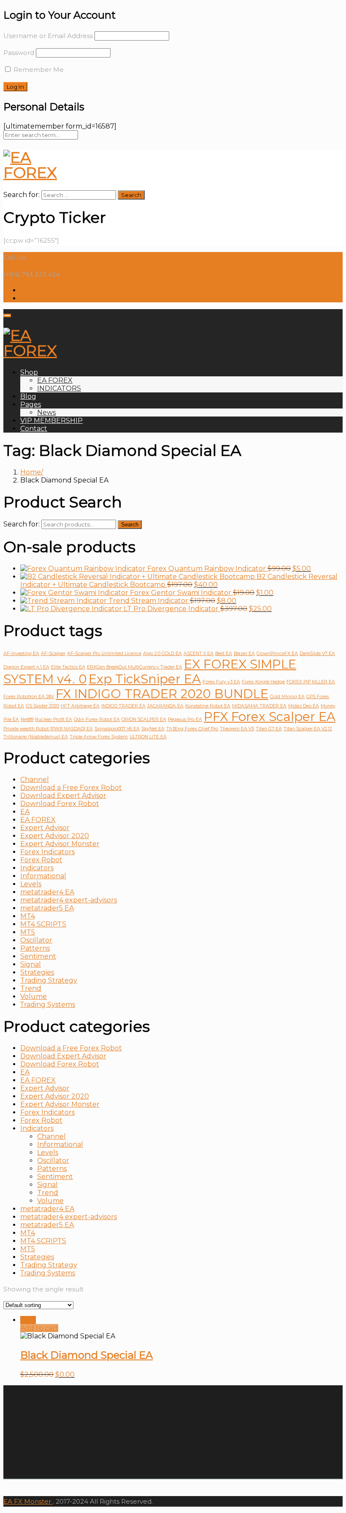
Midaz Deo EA (303, 706)
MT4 (27, 916)
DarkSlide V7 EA (317, 653)
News (46, 412)
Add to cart (39, 1328)
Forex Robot (41, 860)
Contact (33, 429)
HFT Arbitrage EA (80, 706)
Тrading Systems (47, 1004)
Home (30, 472)
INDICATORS (59, 388)
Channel (34, 780)
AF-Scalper (53, 653)
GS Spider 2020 (42, 706)
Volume (33, 996)
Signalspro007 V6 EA (117, 729)
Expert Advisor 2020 (54, 836)
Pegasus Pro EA (185, 719)
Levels (30, 884)
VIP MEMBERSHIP (51, 421)
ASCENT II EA (199, 653)
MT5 (27, 932)
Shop (29, 372)
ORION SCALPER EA (144, 719)
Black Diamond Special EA (86, 1355)
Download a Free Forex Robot (71, 788)
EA (25, 812)
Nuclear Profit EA (53, 719)
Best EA (223, 653)
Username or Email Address (48, 36)
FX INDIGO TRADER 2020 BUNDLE (162, 693)
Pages (30, 404)
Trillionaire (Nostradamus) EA (35, 737)
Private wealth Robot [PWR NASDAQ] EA (48, 729)
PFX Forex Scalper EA (269, 716)
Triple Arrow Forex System (99, 737)
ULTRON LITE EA (148, 737)
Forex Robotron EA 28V (28, 696)
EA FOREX (55, 380)
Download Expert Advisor (63, 796)
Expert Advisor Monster (60, 844)
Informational (43, 876)
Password (18, 53)
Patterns (35, 948)
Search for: (21, 524)
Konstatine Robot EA (207, 706)
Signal (30, 964)
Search (129, 524)
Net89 (27, 719)
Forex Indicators (47, 852)
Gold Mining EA (287, 696)
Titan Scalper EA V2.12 (308, 729)
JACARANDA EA (165, 706)
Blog (28, 396)
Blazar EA (244, 653)
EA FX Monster (27, 1501)
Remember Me (38, 70)
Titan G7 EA (269, 729)
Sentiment (38, 956)
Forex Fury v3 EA (221, 682)
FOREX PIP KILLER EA (311, 682)
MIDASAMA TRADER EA (259, 706)
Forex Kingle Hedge (263, 682)
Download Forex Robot (59, 804)
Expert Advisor (45, 828)
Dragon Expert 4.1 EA (26, 667)
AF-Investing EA (21, 653)
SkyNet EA (153, 729)
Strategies (37, 972)
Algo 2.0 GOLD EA (162, 653)
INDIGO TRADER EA (123, 706)
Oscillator (36, 940)
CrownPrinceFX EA (277, 653)
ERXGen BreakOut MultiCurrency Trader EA (134, 667)
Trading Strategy (48, 980)
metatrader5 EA (47, 908)
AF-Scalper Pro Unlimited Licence (104, 653)
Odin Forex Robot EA (97, 719)
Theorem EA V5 (237, 729)
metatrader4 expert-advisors (68, 900)
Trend (30, 988)
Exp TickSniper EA (145, 679)
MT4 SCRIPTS (43, 924)
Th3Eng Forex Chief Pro (192, 729)
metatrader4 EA (47, 892)
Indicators (37, 868)
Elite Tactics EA (68, 667)
